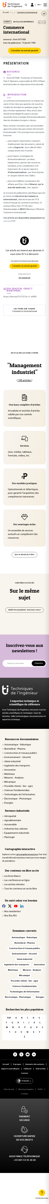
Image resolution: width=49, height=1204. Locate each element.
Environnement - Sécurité (17, 757)
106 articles (24, 380)
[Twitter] (9, 906)
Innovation (10, 770)
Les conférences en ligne (17, 880)
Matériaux (9, 774)
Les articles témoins (14, 884)
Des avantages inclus (24, 524)
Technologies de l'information (19, 794)
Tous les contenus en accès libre (20, 889)
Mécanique (10, 782)
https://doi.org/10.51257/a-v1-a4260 (19, 297)
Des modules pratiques (24, 483)
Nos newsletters (12, 911)
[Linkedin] (21, 906)
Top (9, 1018)
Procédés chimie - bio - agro (18, 786)
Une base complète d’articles (24, 405)
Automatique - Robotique (17, 745)
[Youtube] (15, 906)
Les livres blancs (12, 876)
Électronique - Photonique (17, 799)
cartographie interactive (27, 854)
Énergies (8, 803)
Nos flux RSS (10, 916)
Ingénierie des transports (17, 766)
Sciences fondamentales (16, 790)
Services (24, 446)
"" (24, 368)
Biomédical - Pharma (14, 749)
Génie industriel (12, 761)
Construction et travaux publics (20, 753)
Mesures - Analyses (14, 778)
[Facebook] (3, 906)
